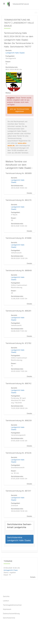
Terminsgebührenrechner (12, 605)
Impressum (7, 609)
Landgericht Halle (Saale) (15, 53)
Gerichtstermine (9, 618)
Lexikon (6, 601)
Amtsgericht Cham (11, 570)
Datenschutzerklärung (11, 613)
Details (29, 193)
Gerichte (6, 596)
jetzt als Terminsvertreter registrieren (19, 110)
